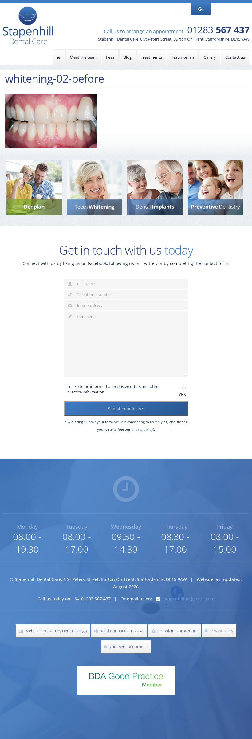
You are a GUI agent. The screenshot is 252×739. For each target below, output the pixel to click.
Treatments (151, 57)
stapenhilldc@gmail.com (189, 599)
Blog (128, 57)
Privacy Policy (220, 631)
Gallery (209, 57)
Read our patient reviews (121, 631)
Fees (110, 57)
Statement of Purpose (127, 647)
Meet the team (83, 57)
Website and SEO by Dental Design (55, 631)
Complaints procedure (177, 631)
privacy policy (142, 429)
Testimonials (182, 57)
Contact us (235, 57)
